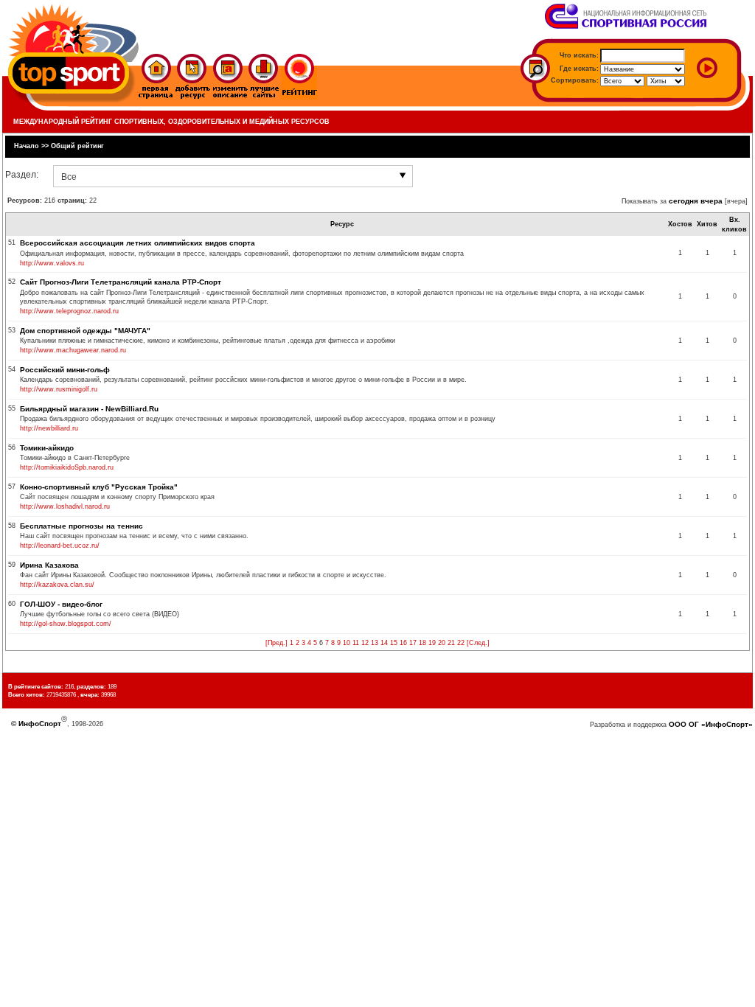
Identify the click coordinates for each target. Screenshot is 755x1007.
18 (422, 643)
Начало (26, 146)
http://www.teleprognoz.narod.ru (69, 311)
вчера (711, 201)
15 (393, 643)
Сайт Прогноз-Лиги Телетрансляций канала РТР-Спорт (120, 282)
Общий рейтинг (77, 146)
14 (384, 643)
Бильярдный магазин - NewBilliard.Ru (89, 409)
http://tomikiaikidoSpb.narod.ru (67, 467)
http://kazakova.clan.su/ (57, 584)
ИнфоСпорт (39, 723)
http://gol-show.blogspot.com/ (65, 623)
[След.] (478, 643)
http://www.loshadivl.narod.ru (65, 506)
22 (461, 643)
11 (355, 643)
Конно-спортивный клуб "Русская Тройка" (99, 487)
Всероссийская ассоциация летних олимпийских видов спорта (137, 243)
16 (403, 643)
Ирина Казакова (49, 565)
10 (346, 643)
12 (365, 643)
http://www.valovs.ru (52, 263)
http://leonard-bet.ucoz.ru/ (60, 545)
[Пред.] (276, 643)
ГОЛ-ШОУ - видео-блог (61, 604)
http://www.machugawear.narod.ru (73, 350)
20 (441, 643)
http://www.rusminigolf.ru (58, 389)
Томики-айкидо (47, 448)
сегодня (683, 201)
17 (413, 643)
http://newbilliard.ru (49, 428)
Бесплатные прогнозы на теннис (81, 526)
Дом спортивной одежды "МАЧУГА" (85, 331)
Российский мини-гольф (65, 370)
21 (451, 643)
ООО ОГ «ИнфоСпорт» (711, 724)
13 (374, 643)
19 (432, 643)
